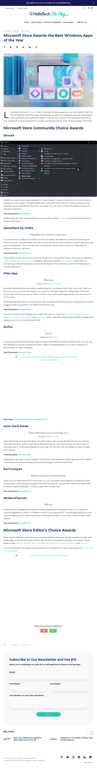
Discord (83, 543)
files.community (54, 284)
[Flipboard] (90, 757)
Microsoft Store (24, 309)
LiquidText (70, 543)
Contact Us (82, 22)
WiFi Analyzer (67, 261)
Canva (33, 543)
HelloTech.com (9, 8)
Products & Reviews (52, 22)
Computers (7, 31)
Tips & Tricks (36, 22)
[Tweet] (11, 47)
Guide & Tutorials (22, 8)
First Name (14, 684)
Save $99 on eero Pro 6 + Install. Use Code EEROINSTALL (48, 3)
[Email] (36, 47)
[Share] (4, 47)
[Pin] (17, 47)
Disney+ (19, 543)
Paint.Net (41, 543)
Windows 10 (15, 645)
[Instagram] (73, 757)
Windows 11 (27, 645)
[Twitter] (67, 757)
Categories (68, 22)
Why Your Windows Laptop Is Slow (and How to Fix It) (28, 739)
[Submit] (30, 47)
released (32, 112)
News (26, 22)
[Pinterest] (79, 757)
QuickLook (41, 317)
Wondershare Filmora (56, 543)
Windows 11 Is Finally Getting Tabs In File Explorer (76, 739)
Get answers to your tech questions (26, 695)
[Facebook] (62, 757)
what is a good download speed (18, 261)
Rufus (54, 337)
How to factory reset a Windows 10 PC (30, 419)
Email (12, 672)
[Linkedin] (84, 757)
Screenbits (63, 218)
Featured (16, 31)
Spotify (27, 543)
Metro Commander (22, 317)
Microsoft (54, 436)
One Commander (73, 314)
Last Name (55, 684)
